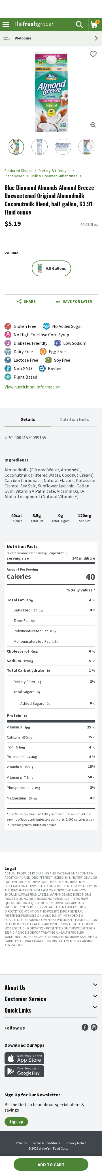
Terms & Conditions (46, 1143)
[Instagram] (94, 1029)
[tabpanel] (51, 628)
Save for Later (77, 301)
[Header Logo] (34, 24)
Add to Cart (51, 1164)
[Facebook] (85, 1029)
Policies (21, 1143)
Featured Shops (18, 170)
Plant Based (15, 175)
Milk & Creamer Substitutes (54, 175)
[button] (79, 24)
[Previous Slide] (12, 147)
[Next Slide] (91, 147)
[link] (74, 301)
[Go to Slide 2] (39, 146)
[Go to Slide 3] (63, 146)
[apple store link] (24, 1062)
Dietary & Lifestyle (54, 170)
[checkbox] (93, 54)
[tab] (28, 419)
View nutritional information (33, 387)
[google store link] (24, 1075)
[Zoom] (93, 125)
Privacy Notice (76, 1143)
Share (29, 301)
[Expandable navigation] (6, 24)
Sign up (16, 1121)
